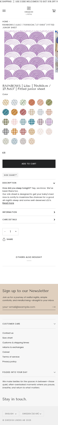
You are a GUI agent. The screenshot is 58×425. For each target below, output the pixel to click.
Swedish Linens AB (15, 420)
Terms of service (10, 356)
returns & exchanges (13, 347)
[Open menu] (7, 11)
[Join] (51, 307)
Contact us (7, 333)
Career (6, 352)
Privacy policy (9, 361)
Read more (8, 203)
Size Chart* (10, 175)
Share (10, 239)
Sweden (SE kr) (30, 413)
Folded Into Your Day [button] (14, 372)
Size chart (7, 337)
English (9, 413)
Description (9, 183)
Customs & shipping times (15, 342)
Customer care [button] (11, 323)
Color (5, 94)
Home (5, 21)
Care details (9, 219)
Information (9, 212)
